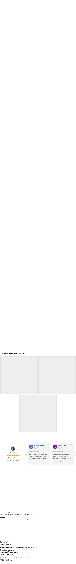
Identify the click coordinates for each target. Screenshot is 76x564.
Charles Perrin (39, 445)
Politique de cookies (6, 560)
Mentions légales (5, 559)
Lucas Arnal (62, 445)
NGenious (13, 453)
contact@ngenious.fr (10, 552)
